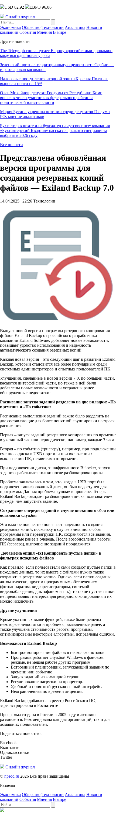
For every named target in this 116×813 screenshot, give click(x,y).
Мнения (44, 32)
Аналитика (75, 27)
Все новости (11, 144)
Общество (31, 27)
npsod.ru (11, 776)
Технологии (53, 27)
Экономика (10, 27)
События (27, 32)
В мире (59, 32)
